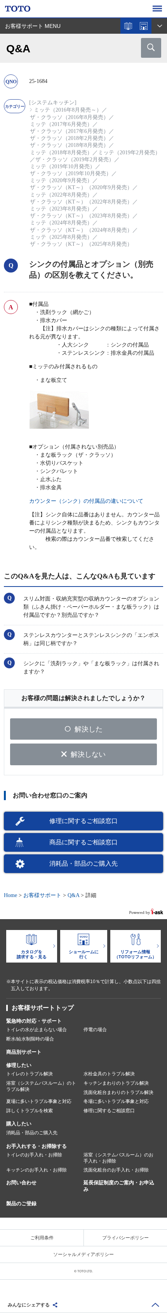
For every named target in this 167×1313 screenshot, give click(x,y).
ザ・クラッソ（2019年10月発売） (70, 173)
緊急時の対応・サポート (34, 1021)
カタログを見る (128, 26)
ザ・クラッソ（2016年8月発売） (69, 117)
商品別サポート (24, 1052)
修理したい (18, 1065)
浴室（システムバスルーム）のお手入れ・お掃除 (118, 1158)
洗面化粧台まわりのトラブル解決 (118, 1092)
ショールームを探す (143, 26)
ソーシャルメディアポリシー (83, 1254)
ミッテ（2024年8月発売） (61, 223)
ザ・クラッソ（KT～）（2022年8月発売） (81, 202)
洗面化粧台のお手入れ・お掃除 (116, 1170)
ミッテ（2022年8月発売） (61, 195)
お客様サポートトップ (43, 1007)
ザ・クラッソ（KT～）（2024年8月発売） (81, 230)
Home (10, 895)
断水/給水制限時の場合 (30, 1039)
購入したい (18, 1124)
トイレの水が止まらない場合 (36, 1029)
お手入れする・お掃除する (36, 1146)
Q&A (73, 895)
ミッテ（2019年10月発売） (62, 166)
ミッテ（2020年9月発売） (61, 180)
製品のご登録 (21, 1203)
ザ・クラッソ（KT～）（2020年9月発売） (81, 187)
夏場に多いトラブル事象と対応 (38, 1101)
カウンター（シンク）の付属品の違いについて (86, 501)
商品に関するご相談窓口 (83, 842)
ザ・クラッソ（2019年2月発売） (74, 159)
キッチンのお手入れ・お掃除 (36, 1170)
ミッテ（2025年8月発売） (61, 237)
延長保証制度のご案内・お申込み (119, 1186)
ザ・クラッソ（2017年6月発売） (69, 131)
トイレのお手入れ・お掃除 (34, 1155)
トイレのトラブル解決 (29, 1074)
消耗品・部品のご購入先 (83, 863)
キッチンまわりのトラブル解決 (116, 1083)
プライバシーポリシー (125, 1238)
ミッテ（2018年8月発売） (61, 152)
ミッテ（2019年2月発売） (129, 152)
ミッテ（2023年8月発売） (61, 209)
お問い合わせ (21, 1182)
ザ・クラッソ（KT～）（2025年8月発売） (81, 244)
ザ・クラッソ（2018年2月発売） (69, 138)
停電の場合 (95, 1029)
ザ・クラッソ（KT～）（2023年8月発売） (81, 216)
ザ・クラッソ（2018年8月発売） (69, 145)
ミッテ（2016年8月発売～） (68, 110)
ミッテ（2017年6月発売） (61, 124)
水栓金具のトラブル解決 (109, 1074)
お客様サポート (42, 895)
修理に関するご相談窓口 (83, 821)
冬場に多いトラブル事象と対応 (116, 1101)
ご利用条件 (42, 1238)
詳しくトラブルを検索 (29, 1110)
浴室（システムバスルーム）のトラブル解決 (41, 1086)
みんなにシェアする (29, 1305)
